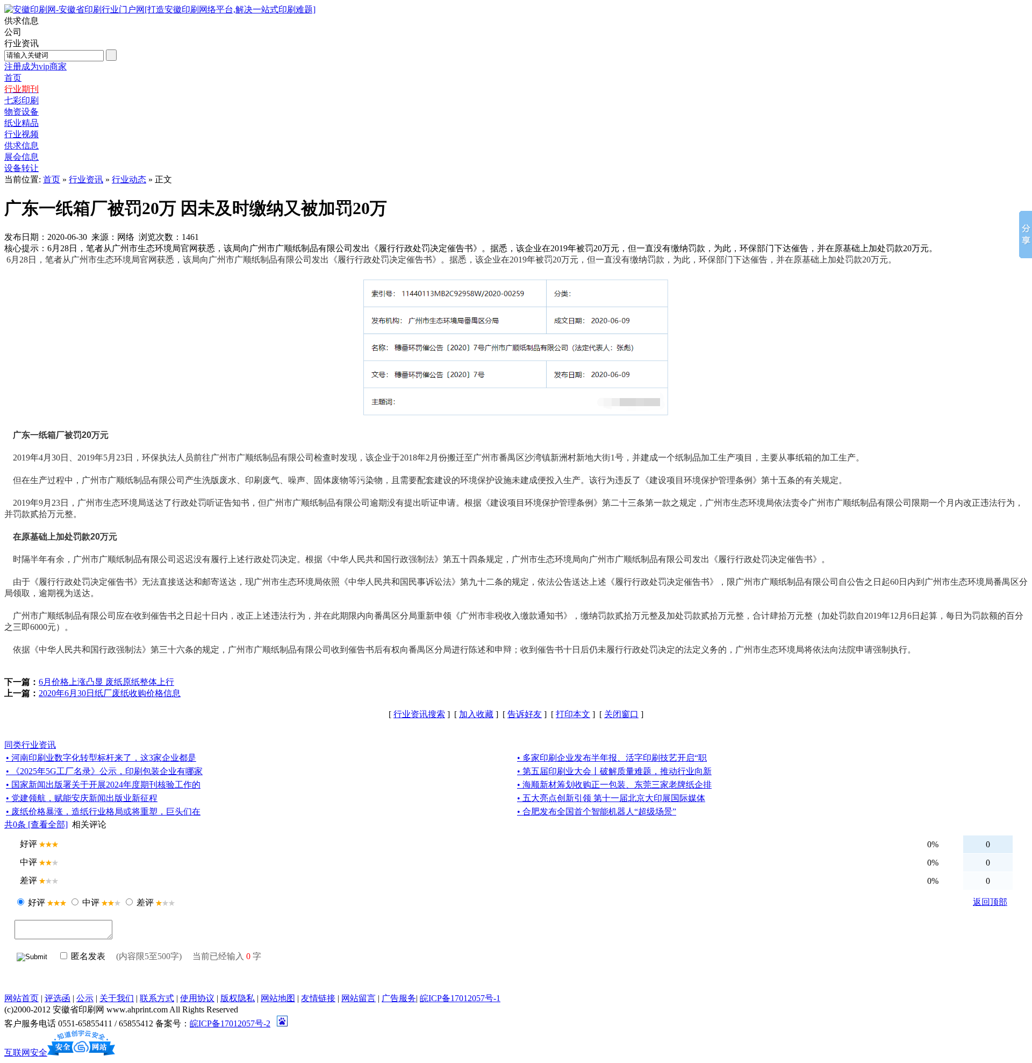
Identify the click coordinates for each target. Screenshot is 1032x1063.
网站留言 (358, 998)
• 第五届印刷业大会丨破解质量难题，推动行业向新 (614, 771)
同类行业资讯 (30, 744)
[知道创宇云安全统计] (81, 1052)
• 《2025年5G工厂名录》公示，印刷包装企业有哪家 (104, 771)
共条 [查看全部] (36, 824)
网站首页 (21, 998)
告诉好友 (524, 714)
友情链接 (318, 998)
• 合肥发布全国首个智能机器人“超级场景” (596, 811)
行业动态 (129, 179)
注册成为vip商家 (35, 66)
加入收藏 (476, 714)
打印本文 (573, 714)
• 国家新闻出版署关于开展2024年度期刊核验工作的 (103, 784)
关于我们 (116, 998)
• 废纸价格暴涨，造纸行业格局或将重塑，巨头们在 (103, 811)
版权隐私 (237, 998)
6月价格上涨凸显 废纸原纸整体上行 (106, 681)
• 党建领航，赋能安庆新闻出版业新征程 (81, 798)
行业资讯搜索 (419, 714)
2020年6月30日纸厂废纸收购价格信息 (110, 693)
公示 (85, 998)
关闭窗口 (621, 714)
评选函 (57, 998)
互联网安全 (25, 1052)
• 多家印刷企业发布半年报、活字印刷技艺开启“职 (612, 757)
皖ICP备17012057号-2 (230, 1023)
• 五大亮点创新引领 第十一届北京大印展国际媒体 (611, 798)
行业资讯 (86, 179)
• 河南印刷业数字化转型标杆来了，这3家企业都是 (101, 757)
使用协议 (197, 998)
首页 (51, 179)
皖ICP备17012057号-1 (460, 998)
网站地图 (278, 998)
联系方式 (157, 998)
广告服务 (399, 998)
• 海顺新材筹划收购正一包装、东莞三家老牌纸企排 (614, 784)
